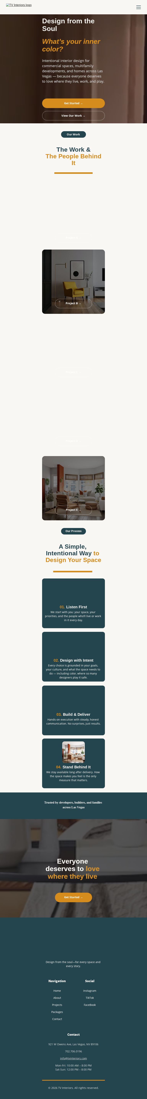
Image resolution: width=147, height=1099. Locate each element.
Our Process (73, 531)
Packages (57, 1012)
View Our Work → (73, 115)
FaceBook (90, 1005)
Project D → (74, 441)
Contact (57, 1019)
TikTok (90, 998)
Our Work (73, 134)
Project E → (73, 510)
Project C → (73, 372)
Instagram (89, 990)
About (57, 998)
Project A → (74, 237)
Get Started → (73, 103)
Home (57, 990)
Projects (57, 1005)
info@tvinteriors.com (73, 1058)
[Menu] (138, 7)
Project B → (73, 303)
